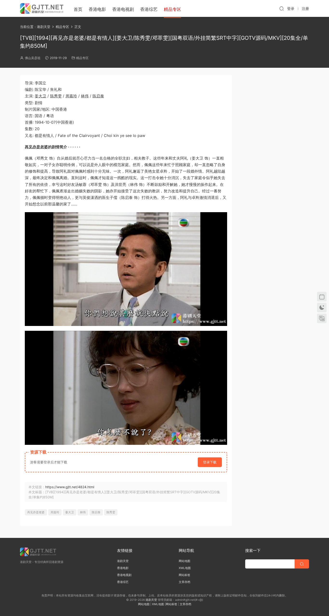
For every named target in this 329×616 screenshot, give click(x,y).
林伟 (85, 96)
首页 (78, 9)
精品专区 (82, 58)
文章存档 (184, 582)
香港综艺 (149, 9)
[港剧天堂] (41, 8)
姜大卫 (40, 96)
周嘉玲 (71, 96)
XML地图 (185, 568)
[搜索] (281, 8)
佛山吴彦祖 (32, 58)
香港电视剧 (123, 9)
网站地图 (184, 561)
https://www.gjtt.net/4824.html (69, 487)
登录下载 (210, 462)
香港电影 (97, 9)
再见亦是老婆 (36, 146)
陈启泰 (98, 96)
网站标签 (184, 575)
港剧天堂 (123, 561)
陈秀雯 (56, 96)
